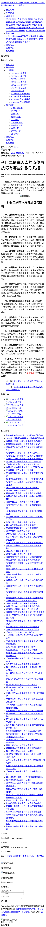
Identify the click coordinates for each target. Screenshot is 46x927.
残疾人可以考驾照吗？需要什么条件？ (22, 800)
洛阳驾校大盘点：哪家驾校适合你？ (21, 601)
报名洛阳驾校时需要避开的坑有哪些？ (22, 488)
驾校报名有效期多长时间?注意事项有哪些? (24, 777)
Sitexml (16, 147)
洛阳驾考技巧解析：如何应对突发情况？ (23, 453)
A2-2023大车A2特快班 (35, 31)
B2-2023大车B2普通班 (15, 28)
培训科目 (10, 16)
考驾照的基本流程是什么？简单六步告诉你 (24, 711)
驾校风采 (10, 33)
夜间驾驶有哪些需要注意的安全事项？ (22, 528)
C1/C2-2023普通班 (13, 19)
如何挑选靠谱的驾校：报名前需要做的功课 (24, 479)
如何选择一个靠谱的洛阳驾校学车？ (21, 522)
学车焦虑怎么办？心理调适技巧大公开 (22, 464)
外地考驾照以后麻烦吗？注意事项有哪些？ (24, 803)
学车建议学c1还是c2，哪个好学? (20, 632)
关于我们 (10, 13)
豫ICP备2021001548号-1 (26, 909)
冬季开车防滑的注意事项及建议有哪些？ (23, 664)
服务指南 (10, 45)
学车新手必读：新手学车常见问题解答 (22, 627)
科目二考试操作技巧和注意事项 (19, 745)
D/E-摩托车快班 (35, 25)
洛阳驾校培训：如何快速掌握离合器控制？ (24, 441)
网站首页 (10, 10)
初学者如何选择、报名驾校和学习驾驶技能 (24, 734)
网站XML (26, 912)
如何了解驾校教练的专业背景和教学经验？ (24, 543)
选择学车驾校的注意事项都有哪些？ (21, 647)
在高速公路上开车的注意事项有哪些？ (22, 650)
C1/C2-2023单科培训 (19, 85)
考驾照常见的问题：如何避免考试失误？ (23, 444)
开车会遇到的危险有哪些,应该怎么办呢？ (24, 731)
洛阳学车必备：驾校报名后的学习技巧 (22, 502)
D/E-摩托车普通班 (20, 25)
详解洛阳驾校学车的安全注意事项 (20, 534)
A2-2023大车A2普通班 (15, 31)
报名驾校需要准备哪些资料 (17, 551)
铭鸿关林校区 (22, 39)
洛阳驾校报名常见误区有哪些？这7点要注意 (25, 612)
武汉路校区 (17, 42)
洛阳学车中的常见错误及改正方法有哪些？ (24, 459)
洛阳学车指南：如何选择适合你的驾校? (23, 606)
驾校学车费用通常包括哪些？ (18, 531)
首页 (13, 153)
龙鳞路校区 (16, 117)
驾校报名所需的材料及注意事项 (19, 751)
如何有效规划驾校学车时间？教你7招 (22, 609)
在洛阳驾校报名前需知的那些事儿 (20, 470)
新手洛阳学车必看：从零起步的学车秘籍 (23, 493)
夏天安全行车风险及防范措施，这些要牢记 (24, 598)
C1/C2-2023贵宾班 (23, 22)
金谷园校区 (23, 36)
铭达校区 (12, 39)
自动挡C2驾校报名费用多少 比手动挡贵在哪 (25, 438)
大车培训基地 (12, 36)
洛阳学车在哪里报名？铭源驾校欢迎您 (22, 630)
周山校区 (26, 42)
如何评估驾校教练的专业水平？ (19, 554)
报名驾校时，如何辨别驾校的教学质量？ (23, 560)
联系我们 (10, 51)
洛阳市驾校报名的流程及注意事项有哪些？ (24, 557)
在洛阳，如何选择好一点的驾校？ (20, 491)
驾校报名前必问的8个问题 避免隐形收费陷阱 (25, 435)
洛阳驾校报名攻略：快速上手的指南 (21, 603)
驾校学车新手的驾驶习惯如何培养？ (21, 525)
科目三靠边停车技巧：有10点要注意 (21, 685)
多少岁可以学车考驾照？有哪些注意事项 (23, 812)
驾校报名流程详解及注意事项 (18, 780)
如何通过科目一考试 (15, 737)
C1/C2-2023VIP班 (18, 79)
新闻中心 (10, 48)
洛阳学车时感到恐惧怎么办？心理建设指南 (24, 467)
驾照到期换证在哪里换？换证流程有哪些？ (24, 748)
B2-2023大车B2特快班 (34, 28)
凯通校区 (32, 36)
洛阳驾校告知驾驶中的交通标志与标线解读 (24, 456)
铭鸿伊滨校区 (35, 39)
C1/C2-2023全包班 (30, 19)
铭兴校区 (15, 128)
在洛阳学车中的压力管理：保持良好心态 (23, 462)
